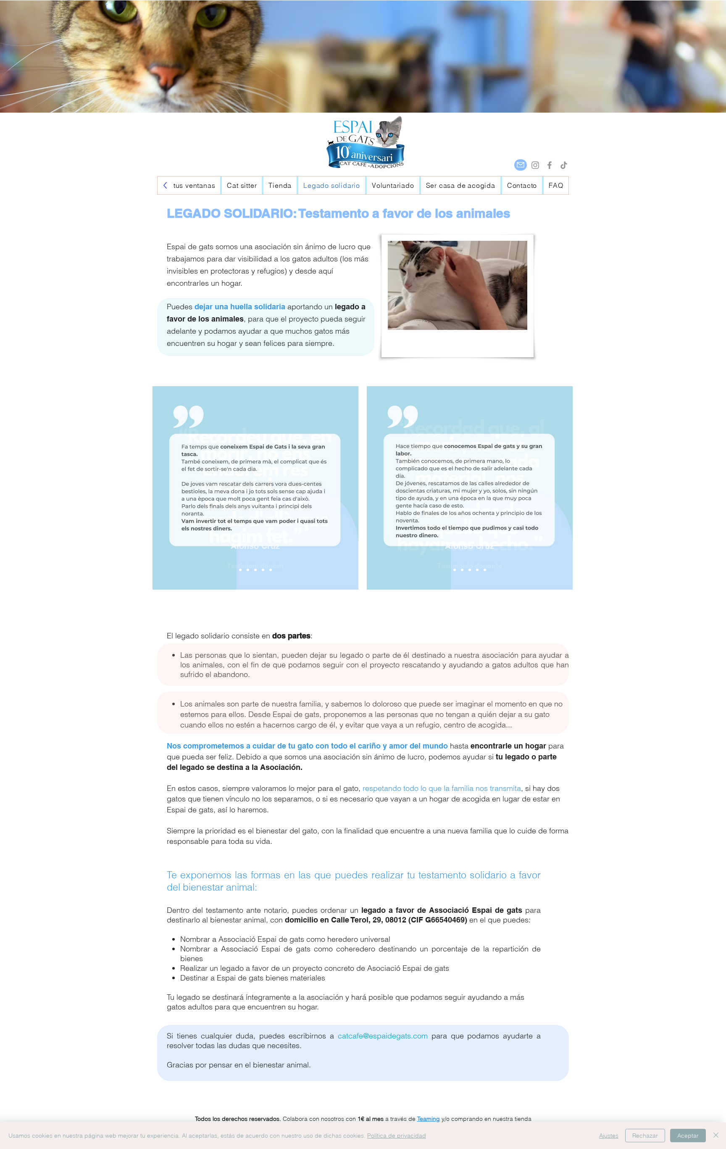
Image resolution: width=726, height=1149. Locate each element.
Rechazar (645, 1135)
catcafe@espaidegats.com (383, 1036)
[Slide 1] (240, 570)
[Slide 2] (248, 570)
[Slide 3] (255, 570)
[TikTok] (564, 165)
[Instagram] (535, 165)
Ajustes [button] (608, 1135)
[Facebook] (549, 165)
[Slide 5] (270, 570)
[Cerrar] (716, 1135)
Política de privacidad (396, 1135)
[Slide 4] (263, 570)
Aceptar (688, 1135)
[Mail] (520, 165)
